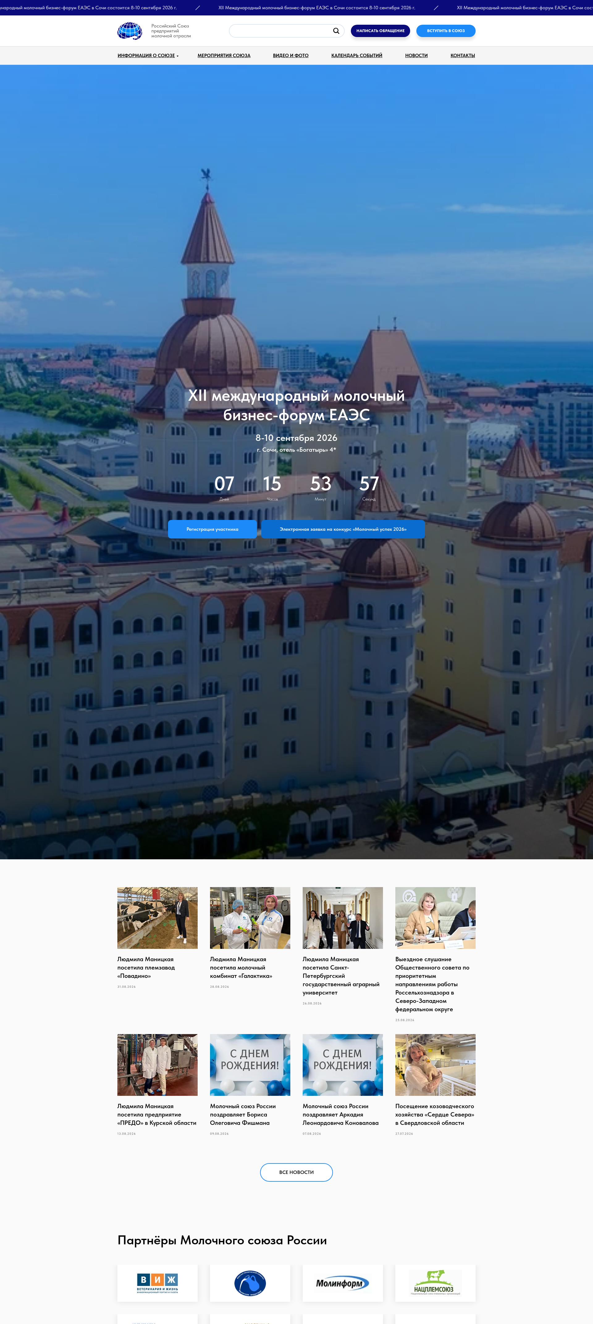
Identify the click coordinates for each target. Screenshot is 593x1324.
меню (83, 26)
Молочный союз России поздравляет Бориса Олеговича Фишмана (243, 1114)
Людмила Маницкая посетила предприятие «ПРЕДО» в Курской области (156, 1114)
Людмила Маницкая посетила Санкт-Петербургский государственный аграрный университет (341, 975)
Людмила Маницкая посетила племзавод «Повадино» (146, 967)
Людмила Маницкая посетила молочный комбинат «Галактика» (241, 967)
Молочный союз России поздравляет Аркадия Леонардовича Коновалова (341, 1114)
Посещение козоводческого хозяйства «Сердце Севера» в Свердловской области (434, 1114)
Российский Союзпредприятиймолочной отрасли (171, 31)
